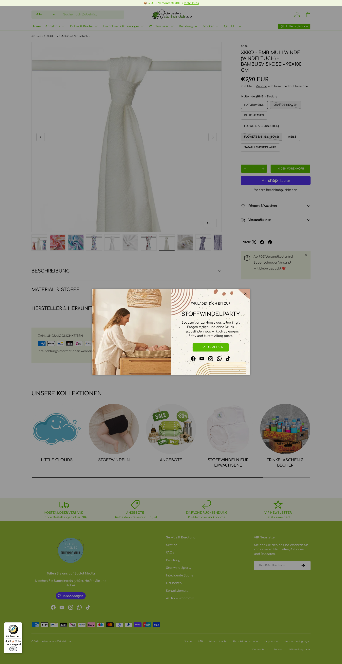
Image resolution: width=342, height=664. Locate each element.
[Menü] (20, 624)
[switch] (13, 649)
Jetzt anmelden (210, 347)
